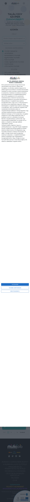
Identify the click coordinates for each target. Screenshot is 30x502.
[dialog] (15, 251)
